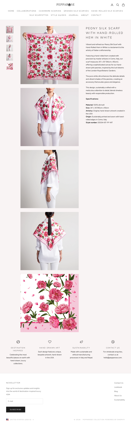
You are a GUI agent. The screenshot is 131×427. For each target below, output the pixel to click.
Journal (74, 15)
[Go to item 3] (9, 48)
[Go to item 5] (9, 66)
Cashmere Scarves (50, 11)
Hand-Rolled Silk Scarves (107, 11)
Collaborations (26, 11)
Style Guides (58, 15)
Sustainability (119, 400)
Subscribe (15, 410)
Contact (96, 15)
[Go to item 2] (9, 38)
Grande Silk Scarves (76, 11)
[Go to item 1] (9, 29)
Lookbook (118, 387)
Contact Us (118, 383)
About (85, 15)
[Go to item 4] (9, 57)
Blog (116, 391)
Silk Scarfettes (39, 15)
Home (11, 11)
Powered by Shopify (115, 420)
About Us (118, 396)
